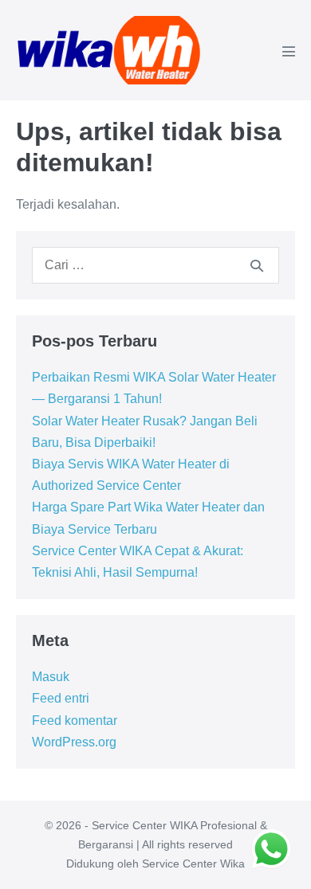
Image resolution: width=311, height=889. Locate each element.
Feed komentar (74, 720)
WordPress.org (74, 742)
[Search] (256, 265)
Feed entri (60, 698)
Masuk (50, 676)
